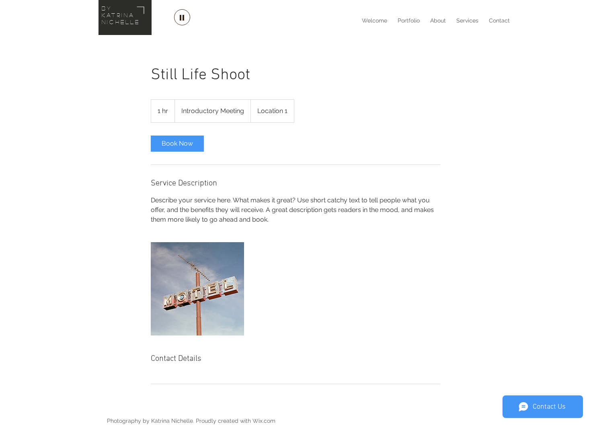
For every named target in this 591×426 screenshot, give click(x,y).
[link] (177, 144)
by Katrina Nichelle (121, 15)
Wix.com (263, 421)
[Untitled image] (197, 288)
